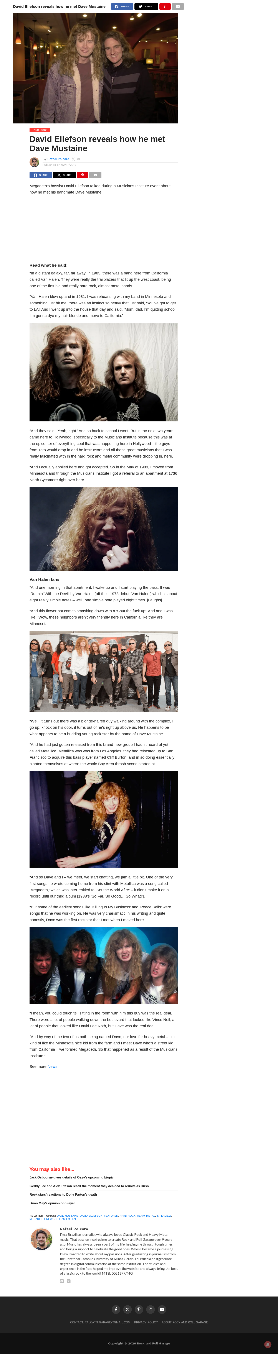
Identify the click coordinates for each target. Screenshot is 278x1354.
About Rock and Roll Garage (185, 1322)
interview (164, 1215)
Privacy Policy (146, 1322)
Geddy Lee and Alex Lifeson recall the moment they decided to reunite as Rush (89, 1186)
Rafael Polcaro (58, 159)
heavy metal (146, 1215)
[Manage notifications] (267, 1344)
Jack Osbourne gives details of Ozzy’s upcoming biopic (72, 1177)
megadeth (37, 1219)
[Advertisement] (104, 230)
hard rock (128, 1215)
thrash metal (66, 1219)
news (50, 1219)
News (52, 1066)
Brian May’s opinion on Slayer (52, 1203)
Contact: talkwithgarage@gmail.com (100, 1322)
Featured (111, 1215)
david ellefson (91, 1215)
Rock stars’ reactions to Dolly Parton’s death (63, 1194)
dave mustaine (67, 1215)
